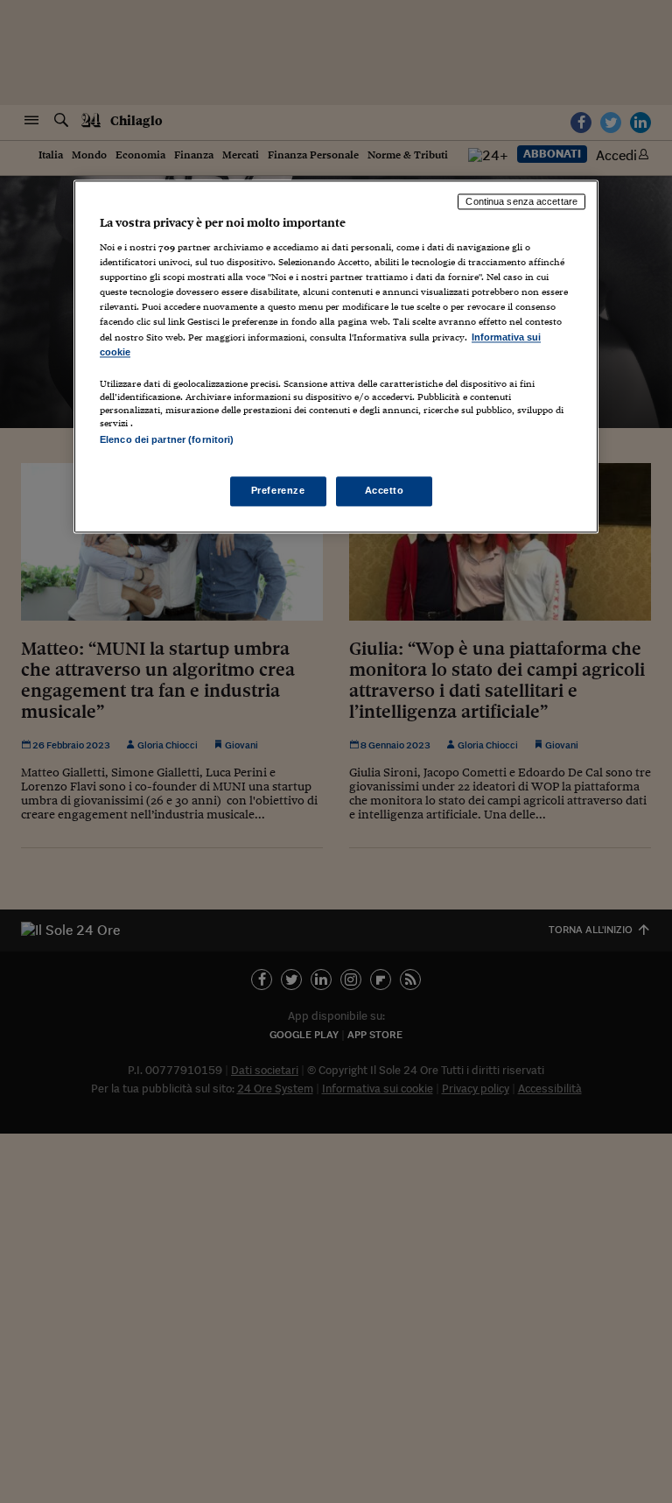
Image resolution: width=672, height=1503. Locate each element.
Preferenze (278, 490)
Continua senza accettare (522, 201)
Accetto (384, 490)
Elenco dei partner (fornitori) (167, 439)
